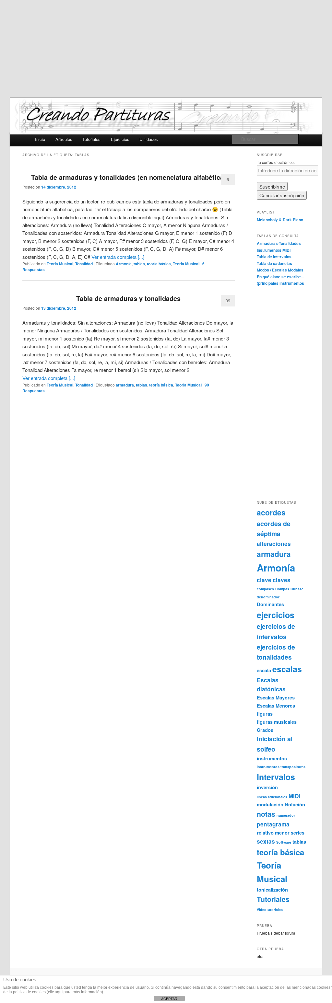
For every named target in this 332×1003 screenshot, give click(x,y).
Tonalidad (84, 264)
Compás (282, 588)
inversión (267, 787)
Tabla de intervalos (274, 256)
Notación (295, 804)
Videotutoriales (270, 909)
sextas (266, 841)
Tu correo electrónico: (276, 162)
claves (281, 580)
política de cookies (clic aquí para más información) (58, 992)
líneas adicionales (272, 796)
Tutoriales (91, 139)
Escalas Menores (276, 705)
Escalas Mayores (276, 697)
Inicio (40, 139)
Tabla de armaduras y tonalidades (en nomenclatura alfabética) (128, 177)
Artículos (63, 139)
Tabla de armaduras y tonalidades (128, 298)
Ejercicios (120, 139)
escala (264, 670)
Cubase (296, 588)
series (297, 832)
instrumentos (272, 758)
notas (266, 814)
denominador (268, 596)
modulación (270, 804)
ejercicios (275, 615)
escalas (287, 669)
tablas (139, 264)
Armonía (124, 264)
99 (228, 300)
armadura (125, 385)
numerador (286, 815)
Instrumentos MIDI (273, 250)
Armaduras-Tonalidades (279, 243)
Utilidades (148, 139)
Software (283, 842)
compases (265, 588)
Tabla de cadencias (274, 263)
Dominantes (270, 604)
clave (264, 580)
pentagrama (273, 824)
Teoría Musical (60, 264)
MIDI (294, 796)
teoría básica (159, 264)
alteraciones (274, 544)
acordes (271, 512)
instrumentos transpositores (281, 766)
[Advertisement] (166, 48)
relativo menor (273, 832)
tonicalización (272, 889)
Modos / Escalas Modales (280, 270)
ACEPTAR (169, 999)
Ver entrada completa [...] (117, 256)
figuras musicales (277, 722)
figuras (265, 713)
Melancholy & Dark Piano (280, 220)
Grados (265, 730)
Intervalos (276, 777)
